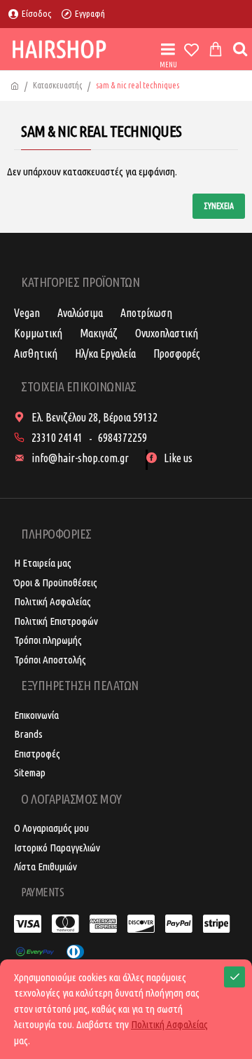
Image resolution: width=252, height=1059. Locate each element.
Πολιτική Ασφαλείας (169, 1024)
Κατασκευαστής (57, 85)
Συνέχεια (219, 205)
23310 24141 (57, 437)
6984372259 (122, 437)
